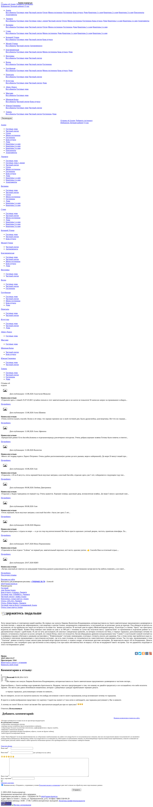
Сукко (3, 209)
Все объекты (11, 12)
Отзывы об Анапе (8, 4)
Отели (45, 12)
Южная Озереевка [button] (13, 106)
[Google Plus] (150, 653)
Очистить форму (6, 746)
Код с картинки (6, 778)
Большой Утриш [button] (12, 37)
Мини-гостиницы (55, 12)
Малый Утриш (7, 243)
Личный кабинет (17, 6)
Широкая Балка (7, 348)
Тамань (4, 369)
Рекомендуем (7, 118)
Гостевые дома (22, 12)
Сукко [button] (8, 31)
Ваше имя (4, 748)
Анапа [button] (8, 10)
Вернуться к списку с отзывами (14, 662)
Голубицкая (6, 292)
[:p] (2, 757)
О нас (27, 6)
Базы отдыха (78, 12)
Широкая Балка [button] (12, 99)
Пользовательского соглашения (49, 785)
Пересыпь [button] (10, 75)
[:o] (6, 757)
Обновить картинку (7, 783)
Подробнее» (6, 404)
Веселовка (5, 270)
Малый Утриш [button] (12, 44)
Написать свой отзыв (9, 665)
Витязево (4, 186)
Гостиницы (67, 12)
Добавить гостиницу (24, 4)
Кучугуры (5, 319)
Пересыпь (5, 309)
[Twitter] (139, 653)
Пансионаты (139, 12)
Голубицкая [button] (10, 68)
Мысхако (4, 340)
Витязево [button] (9, 25)
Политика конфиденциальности (72, 801)
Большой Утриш (7, 230)
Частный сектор (35, 12)
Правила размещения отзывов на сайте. (127, 718)
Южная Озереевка (8, 358)
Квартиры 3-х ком (126, 12)
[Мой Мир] (146, 653)
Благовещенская (7, 253)
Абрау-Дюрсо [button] (11, 87)
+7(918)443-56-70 (38, 582)
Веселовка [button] (10, 56)
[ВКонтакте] (136, 653)
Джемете (4, 157)
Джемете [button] (9, 19)
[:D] (13, 757)
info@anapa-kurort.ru (9, 584)
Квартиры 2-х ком (111, 12)
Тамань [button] (9, 112)
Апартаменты (11, 15)
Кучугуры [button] (10, 81)
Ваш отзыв (5, 776)
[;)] (11, 757)
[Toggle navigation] (2, 2)
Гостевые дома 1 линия (38, 21)
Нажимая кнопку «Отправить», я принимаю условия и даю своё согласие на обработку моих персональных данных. (53, 785)
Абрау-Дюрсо (6, 332)
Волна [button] (8, 62)
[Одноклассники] (143, 653)
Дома (86, 12)
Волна (3, 280)
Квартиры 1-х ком (95, 12)
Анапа (3, 125)
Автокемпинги (36, 46)
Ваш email (5, 752)
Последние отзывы (8, 575)
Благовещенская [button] (12, 50)
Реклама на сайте (8, 579)
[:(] (4, 757)
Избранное (5, 6)
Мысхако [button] (9, 93)
